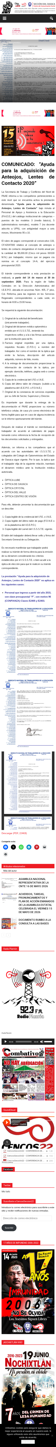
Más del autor (10, 871)
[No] (52, 1435)
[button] (51, 18)
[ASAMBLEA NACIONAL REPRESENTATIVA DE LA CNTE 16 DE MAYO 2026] (9, 882)
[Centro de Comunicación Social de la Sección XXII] (28, 7)
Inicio (16, 83)
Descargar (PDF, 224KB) (14, 833)
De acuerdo (28, 1442)
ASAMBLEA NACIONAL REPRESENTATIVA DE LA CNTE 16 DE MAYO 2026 (34, 882)
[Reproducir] (5, 1041)
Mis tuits (6, 1191)
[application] (28, 1042)
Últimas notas (26, 83)
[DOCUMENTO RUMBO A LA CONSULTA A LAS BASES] (9, 923)
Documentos (7, 83)
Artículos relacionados (14, 866)
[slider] (48, 1041)
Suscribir (9, 1228)
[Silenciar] (41, 1041)
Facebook (8, 1169)
